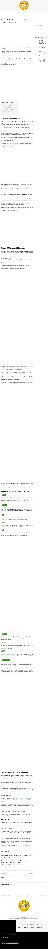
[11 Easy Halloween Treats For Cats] (6, 889)
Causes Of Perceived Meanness (8, 107)
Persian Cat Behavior (5, 858)
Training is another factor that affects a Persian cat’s (10, 654)
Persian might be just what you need (13, 185)
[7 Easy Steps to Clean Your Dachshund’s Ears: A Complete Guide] (36, 53)
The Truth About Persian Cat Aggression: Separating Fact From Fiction (8, 876)
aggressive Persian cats (8, 855)
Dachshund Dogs (42, 51)
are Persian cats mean (18, 855)
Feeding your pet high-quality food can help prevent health (20, 534)
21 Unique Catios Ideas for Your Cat (18, 896)
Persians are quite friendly (10, 137)
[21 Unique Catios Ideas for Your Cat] (18, 889)
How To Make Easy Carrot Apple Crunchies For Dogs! (42, 42)
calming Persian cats (27, 855)
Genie (5, 22)
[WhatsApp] (43, 22)
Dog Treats (41, 40)
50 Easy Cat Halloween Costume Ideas (30, 896)
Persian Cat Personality (15, 860)
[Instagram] (23, 914)
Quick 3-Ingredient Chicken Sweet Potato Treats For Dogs (41, 38)
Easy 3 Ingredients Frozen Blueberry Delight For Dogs (42, 60)
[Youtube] (27, 914)
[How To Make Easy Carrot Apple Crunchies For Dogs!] (36, 41)
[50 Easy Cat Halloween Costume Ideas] (29, 889)
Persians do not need (12, 261)
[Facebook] (35, 22)
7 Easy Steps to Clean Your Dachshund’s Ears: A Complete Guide (42, 54)
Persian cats (14, 143)
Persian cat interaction (5, 860)
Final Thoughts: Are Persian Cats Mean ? (9, 111)
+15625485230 (6, 937)
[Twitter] (38, 22)
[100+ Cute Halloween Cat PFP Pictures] (41, 889)
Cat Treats (6, 893)
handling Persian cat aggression (7, 857)
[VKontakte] (25, 914)
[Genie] (2, 23)
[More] (46, 22)
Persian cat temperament (24, 860)
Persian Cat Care (22, 858)
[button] (47, 15)
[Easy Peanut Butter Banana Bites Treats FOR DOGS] (36, 47)
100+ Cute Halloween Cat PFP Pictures (41, 896)
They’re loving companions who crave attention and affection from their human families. (17, 200)
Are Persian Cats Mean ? (7, 105)
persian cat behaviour (14, 858)
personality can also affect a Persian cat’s (15, 663)
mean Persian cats (17, 857)
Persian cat (7, 127)
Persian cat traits (13, 862)
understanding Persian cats (19, 864)
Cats (18, 893)
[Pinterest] (41, 22)
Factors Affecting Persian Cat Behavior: (9, 109)
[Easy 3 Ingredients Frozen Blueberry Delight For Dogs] (36, 59)
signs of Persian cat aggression (6, 864)
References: (5, 113)
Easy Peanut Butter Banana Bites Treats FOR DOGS (42, 48)
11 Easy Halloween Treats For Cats (6, 896)
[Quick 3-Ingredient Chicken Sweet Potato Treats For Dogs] (41, 30)
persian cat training (4, 862)
